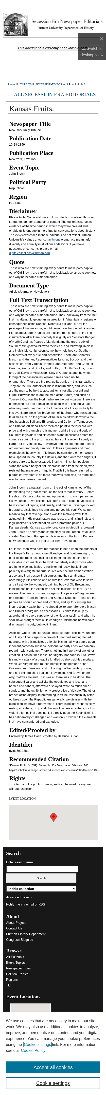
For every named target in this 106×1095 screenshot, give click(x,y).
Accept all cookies (53, 1067)
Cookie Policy (33, 1050)
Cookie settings (37, 1044)
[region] (53, 1053)
